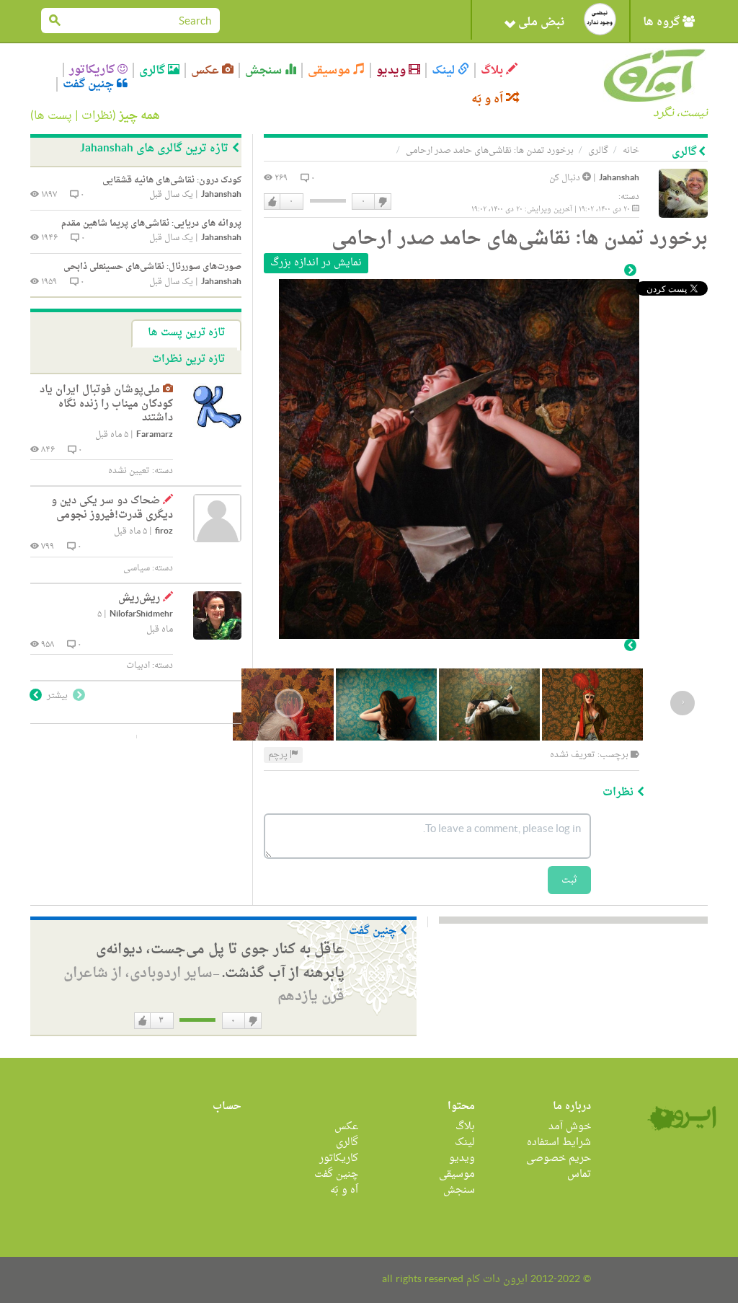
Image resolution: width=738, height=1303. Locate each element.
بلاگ (493, 70)
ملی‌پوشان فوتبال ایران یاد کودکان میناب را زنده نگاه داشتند (106, 404)
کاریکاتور (93, 70)
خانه (631, 151)
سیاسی (136, 568)
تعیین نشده (129, 471)
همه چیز (139, 116)
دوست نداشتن (382, 202)
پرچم (279, 755)
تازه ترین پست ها (186, 333)
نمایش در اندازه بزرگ (316, 263)
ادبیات (138, 665)
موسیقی (330, 70)
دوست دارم (272, 202)
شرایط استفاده (559, 1142)
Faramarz (154, 435)
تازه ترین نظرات (188, 359)
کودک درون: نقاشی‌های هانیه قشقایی (171, 180)
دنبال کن (565, 178)
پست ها (53, 116)
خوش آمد (569, 1126)
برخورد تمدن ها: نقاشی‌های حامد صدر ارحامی (490, 151)
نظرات (96, 116)
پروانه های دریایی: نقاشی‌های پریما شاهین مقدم (151, 223)
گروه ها (663, 22)
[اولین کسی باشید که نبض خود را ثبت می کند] (600, 19)
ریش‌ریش (139, 598)
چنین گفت (90, 84)
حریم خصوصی (558, 1158)
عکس (206, 70)
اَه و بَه (488, 99)
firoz (164, 531)
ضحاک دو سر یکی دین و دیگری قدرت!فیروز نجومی (112, 508)
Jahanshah (619, 178)
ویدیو (392, 70)
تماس (579, 1174)
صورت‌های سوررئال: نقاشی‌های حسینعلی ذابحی (152, 267)
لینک (445, 70)
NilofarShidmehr (141, 614)
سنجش (265, 70)
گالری (153, 70)
